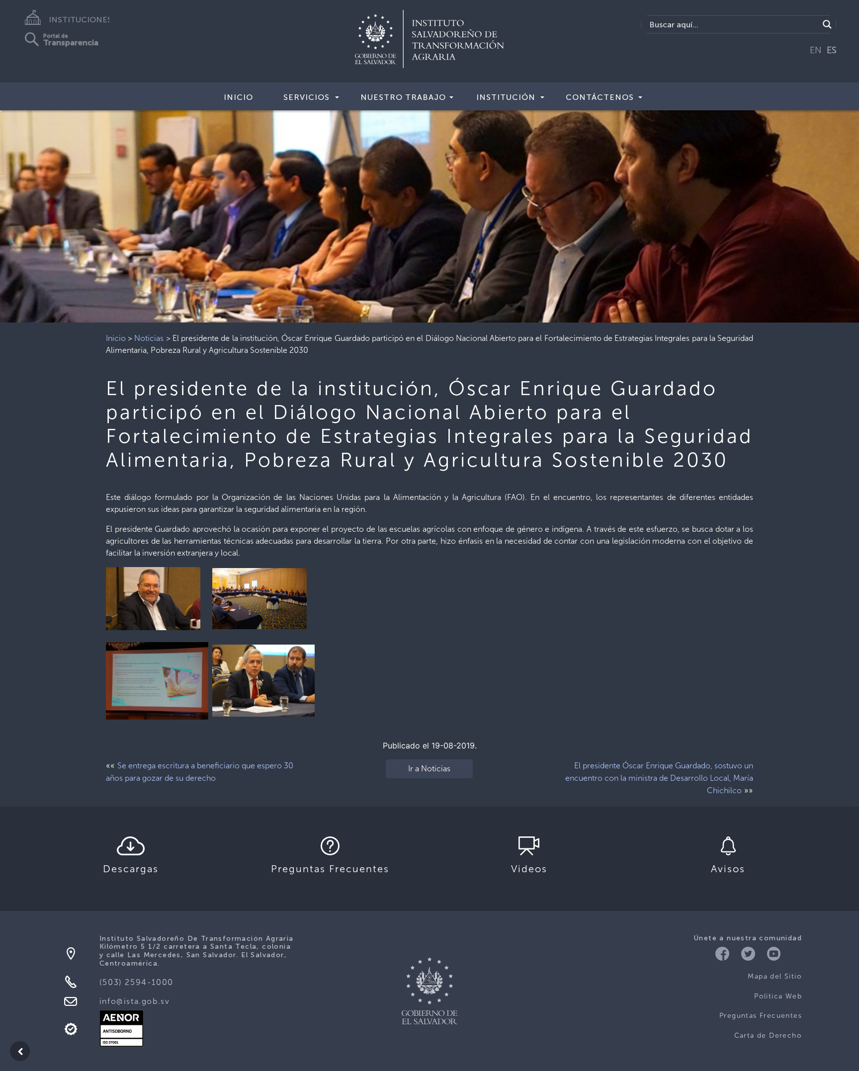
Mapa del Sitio (775, 976)
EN (816, 50)
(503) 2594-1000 (136, 982)
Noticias (149, 338)
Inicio (238, 97)
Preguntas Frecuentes (760, 1015)
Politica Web (778, 996)
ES (832, 50)
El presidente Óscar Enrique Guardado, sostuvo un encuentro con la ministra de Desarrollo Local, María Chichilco (659, 778)
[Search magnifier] (827, 24)
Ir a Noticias (429, 768)
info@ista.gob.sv (134, 1001)
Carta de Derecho (768, 1035)
